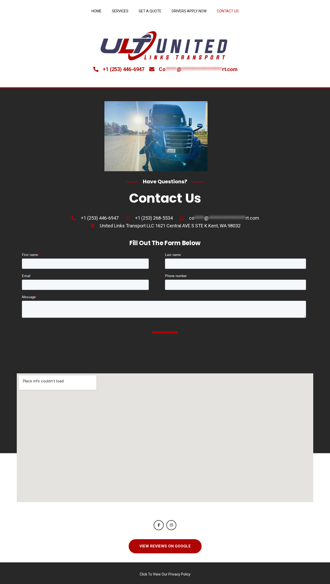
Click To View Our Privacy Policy (165, 574)
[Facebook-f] (159, 525)
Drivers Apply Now (189, 11)
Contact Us (228, 11)
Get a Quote (150, 11)
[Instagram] (171, 525)
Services (120, 11)
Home (97, 11)
